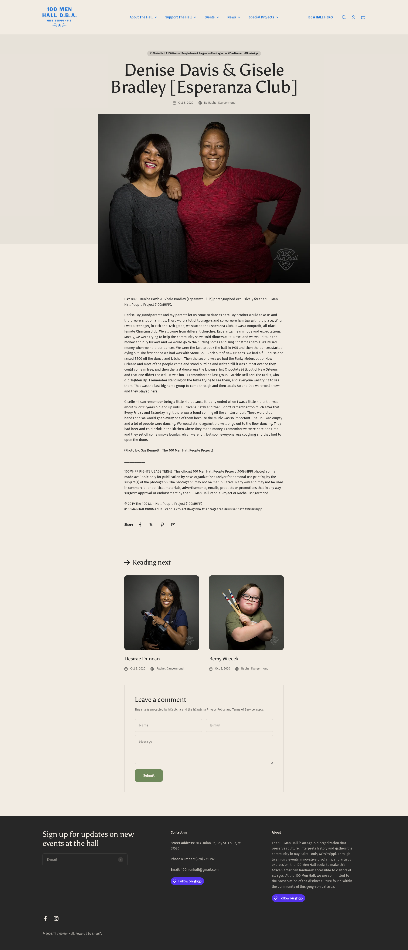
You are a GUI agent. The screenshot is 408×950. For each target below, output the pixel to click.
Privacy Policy (216, 709)
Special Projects (261, 17)
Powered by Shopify (88, 934)
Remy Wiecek (224, 659)
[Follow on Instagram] (56, 918)
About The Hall (141, 17)
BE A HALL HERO (320, 17)
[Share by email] (173, 524)
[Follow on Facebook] (45, 918)
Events (209, 17)
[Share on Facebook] (140, 524)
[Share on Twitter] (151, 524)
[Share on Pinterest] (162, 524)
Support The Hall (178, 17)
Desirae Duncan (142, 659)
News (231, 17)
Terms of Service (243, 709)
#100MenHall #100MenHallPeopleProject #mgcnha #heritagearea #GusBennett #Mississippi (204, 53)
